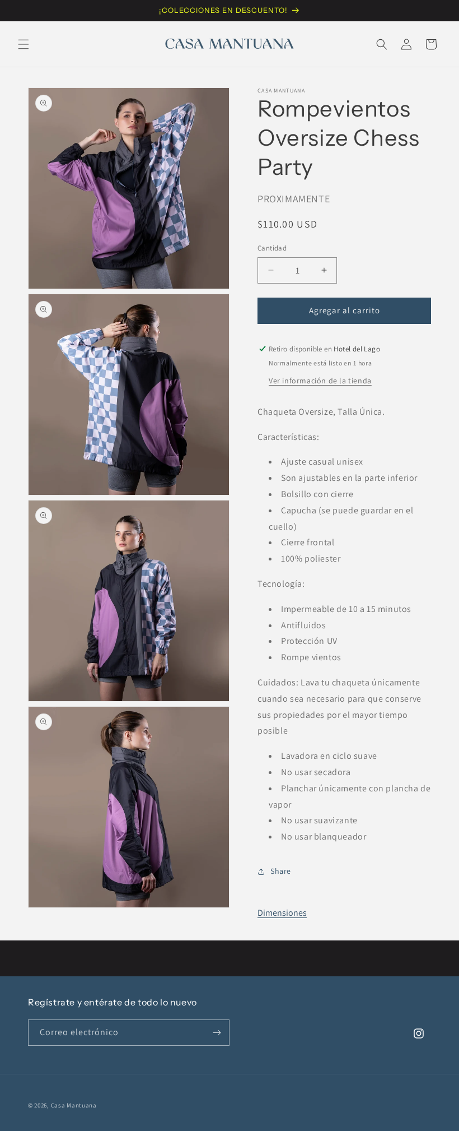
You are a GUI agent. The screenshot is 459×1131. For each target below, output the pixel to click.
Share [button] (280, 871)
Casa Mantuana (74, 1105)
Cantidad (272, 248)
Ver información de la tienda (320, 381)
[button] (23, 44)
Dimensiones (282, 913)
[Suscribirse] (216, 1032)
